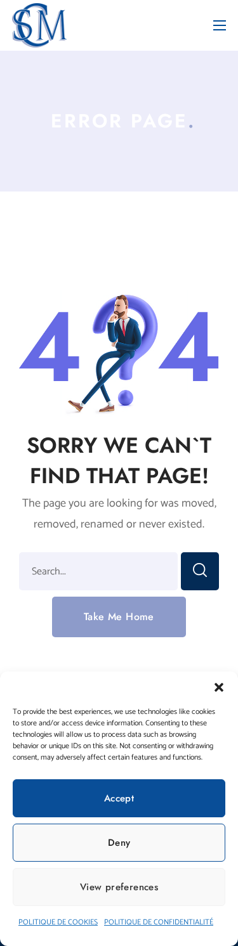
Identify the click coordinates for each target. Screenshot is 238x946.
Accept (119, 798)
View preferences (119, 887)
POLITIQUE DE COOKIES (58, 922)
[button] (219, 687)
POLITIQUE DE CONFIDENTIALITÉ (158, 922)
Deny (119, 843)
